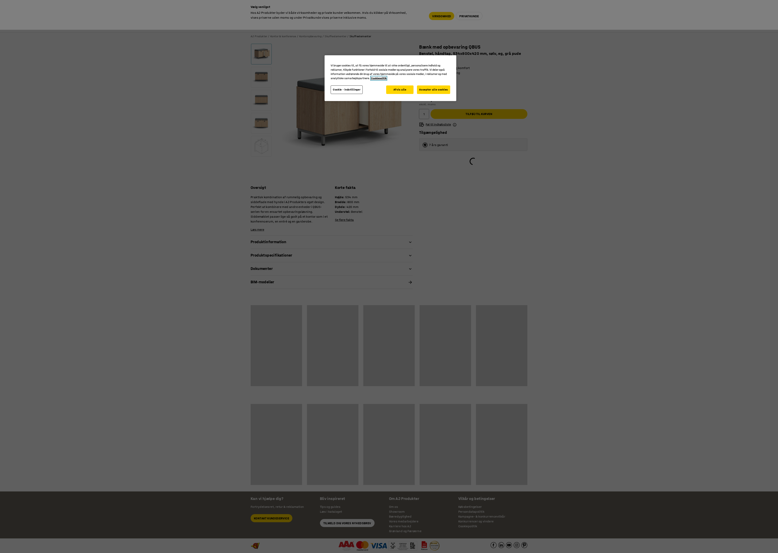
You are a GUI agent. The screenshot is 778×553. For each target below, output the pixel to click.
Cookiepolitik (379, 78)
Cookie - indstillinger (346, 89)
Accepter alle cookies (433, 89)
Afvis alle (399, 89)
